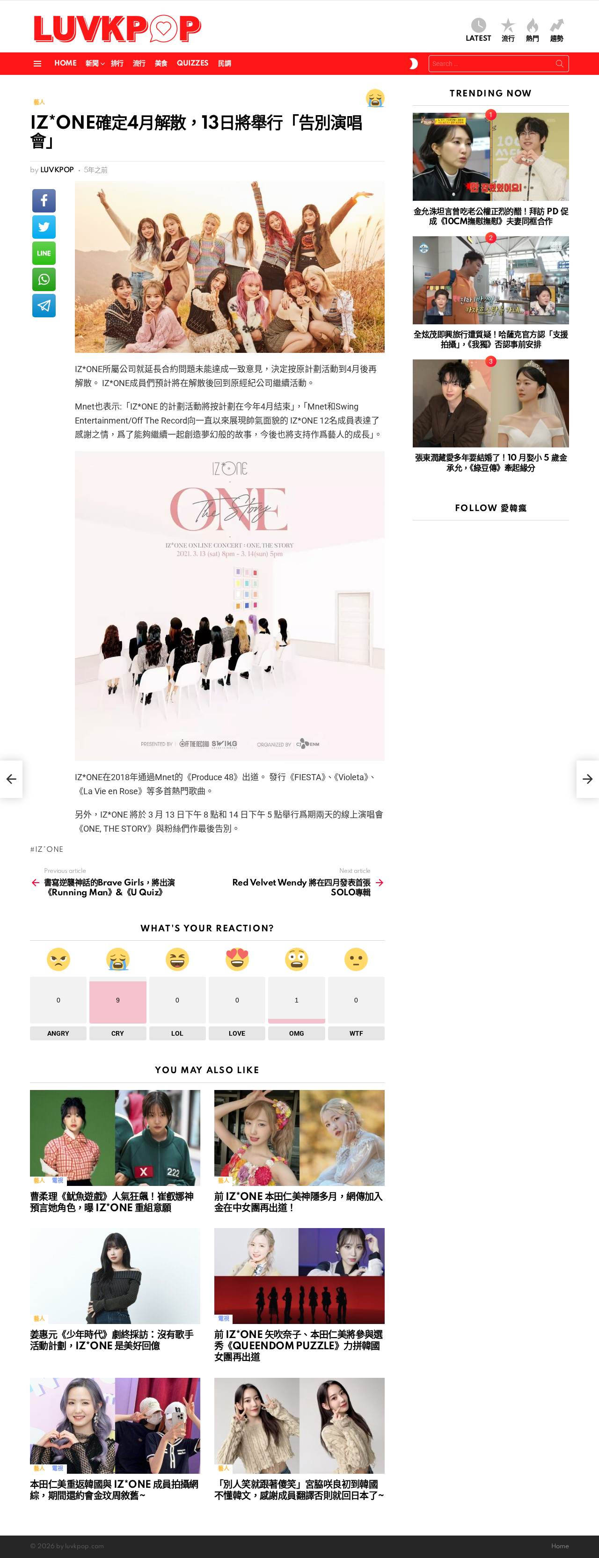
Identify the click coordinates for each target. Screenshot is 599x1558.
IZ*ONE (49, 850)
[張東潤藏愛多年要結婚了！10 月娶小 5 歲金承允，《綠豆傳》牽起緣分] (491, 403)
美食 (161, 63)
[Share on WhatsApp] (44, 279)
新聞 (92, 63)
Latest (478, 39)
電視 (57, 1181)
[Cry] (375, 98)
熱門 (532, 39)
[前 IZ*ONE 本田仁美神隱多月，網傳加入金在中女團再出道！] (299, 1138)
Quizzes (193, 63)
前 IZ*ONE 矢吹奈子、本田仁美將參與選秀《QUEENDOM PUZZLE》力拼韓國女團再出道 (298, 1346)
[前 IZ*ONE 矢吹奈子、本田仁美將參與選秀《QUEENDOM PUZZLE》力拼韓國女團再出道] (299, 1276)
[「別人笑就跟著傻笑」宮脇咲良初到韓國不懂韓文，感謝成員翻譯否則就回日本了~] (299, 1426)
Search (559, 65)
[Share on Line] (44, 253)
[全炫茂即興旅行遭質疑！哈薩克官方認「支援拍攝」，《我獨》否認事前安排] (491, 280)
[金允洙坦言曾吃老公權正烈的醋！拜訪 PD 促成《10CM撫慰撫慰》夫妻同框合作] (491, 157)
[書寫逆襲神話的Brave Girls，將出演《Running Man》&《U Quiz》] (11, 779)
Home (65, 63)
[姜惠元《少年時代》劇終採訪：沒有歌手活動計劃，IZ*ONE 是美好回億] (115, 1276)
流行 (508, 39)
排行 (117, 63)
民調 (224, 63)
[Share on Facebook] (44, 200)
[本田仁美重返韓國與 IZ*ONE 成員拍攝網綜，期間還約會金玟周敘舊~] (115, 1426)
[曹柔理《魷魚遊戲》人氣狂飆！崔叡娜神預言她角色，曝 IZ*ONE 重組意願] (115, 1138)
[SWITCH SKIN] (413, 63)
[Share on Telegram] (44, 305)
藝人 (39, 1181)
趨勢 (556, 39)
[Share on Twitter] (44, 227)
